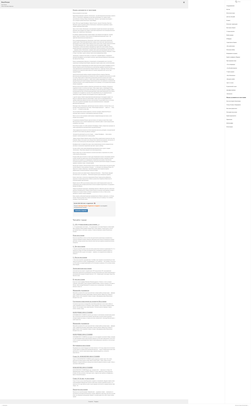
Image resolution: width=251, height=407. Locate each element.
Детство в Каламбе (230, 16)
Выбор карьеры (229, 35)
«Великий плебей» (230, 79)
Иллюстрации (229, 126)
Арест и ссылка (229, 82)
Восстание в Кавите (230, 27)
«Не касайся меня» (230, 46)
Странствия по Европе (231, 42)
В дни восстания (79, 279)
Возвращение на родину (231, 53)
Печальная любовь (230, 49)
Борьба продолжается (231, 115)
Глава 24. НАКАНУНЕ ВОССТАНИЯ (86, 356)
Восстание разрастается (231, 108)
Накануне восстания (80, 389)
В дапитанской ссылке (231, 86)
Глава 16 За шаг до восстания (83, 378)
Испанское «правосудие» (232, 24)
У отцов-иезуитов (230, 31)
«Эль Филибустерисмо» (231, 68)
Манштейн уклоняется (81, 290)
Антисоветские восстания (82, 268)
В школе (228, 20)
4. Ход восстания (79, 246)
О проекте (90, 401)
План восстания (78, 235)
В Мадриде (228, 38)
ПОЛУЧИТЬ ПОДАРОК (81, 210)
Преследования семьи (231, 60)
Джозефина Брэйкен (231, 90)
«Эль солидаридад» (230, 64)
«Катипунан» (229, 93)
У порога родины (230, 71)
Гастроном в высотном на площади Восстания (89, 301)
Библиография (229, 123)
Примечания (229, 119)
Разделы (96, 401)
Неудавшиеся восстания (81, 345)
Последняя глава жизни (231, 112)
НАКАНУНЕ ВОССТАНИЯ (83, 367)
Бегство (228, 9)
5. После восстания (80, 257)
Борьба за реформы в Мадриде (233, 57)
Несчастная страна (230, 13)
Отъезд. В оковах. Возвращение (233, 104)
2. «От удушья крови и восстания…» (86, 224)
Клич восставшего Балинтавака (233, 101)
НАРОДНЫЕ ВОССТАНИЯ (82, 312)
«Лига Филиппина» (230, 75)
